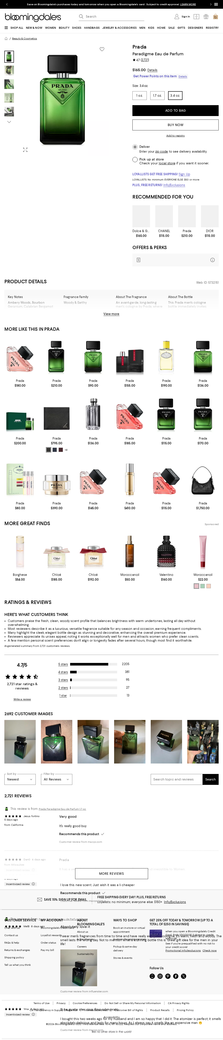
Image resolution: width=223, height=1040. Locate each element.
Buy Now (176, 125)
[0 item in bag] (216, 16)
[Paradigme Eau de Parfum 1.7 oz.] (203, 356)
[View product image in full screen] (25, 149)
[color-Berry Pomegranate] (196, 586)
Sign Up (184, 174)
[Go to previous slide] (7, 4)
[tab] (9, 57)
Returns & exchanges (17, 950)
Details (152, 70)
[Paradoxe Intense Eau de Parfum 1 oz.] (166, 479)
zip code (161, 151)
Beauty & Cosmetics (24, 38)
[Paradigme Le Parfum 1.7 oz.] (203, 414)
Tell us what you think (17, 964)
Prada (139, 47)
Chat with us (12, 927)
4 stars (63, 672)
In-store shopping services (129, 939)
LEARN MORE (188, 4)
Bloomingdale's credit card (57, 927)
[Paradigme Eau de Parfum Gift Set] (20, 414)
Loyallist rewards (51, 935)
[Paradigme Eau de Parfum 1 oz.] (93, 356)
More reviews (111, 874)
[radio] (48, 450)
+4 (66, 449)
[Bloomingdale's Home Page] (33, 17)
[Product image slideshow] (64, 100)
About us (82, 931)
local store (167, 163)
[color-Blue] (54, 450)
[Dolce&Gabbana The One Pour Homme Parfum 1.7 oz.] (141, 216)
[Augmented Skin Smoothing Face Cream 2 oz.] (56, 479)
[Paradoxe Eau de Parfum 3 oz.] (20, 356)
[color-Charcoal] (48, 450)
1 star (63, 695)
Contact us (11, 935)
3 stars (63, 680)
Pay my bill (47, 950)
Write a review (22, 699)
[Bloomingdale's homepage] (6, 38)
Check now (210, 950)
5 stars (63, 664)
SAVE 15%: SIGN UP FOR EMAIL (65, 899)
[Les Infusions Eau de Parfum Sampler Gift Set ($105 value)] (20, 479)
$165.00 (139, 70)
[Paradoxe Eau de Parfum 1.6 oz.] (93, 479)
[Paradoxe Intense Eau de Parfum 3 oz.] (129, 414)
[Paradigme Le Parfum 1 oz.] (166, 414)
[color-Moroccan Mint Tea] (202, 586)
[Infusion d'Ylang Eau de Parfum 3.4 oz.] (166, 356)
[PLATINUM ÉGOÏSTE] (164, 216)
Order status (48, 942)
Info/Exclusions (174, 185)
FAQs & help (11, 942)
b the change (85, 939)
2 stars (63, 687)
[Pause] (216, 4)
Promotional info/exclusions (183, 950)
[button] (56, 100)
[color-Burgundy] (61, 450)
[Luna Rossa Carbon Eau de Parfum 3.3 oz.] (129, 356)
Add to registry (175, 135)
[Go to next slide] (210, 4)
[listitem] (111, 4)
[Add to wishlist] (102, 49)
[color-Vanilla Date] (208, 586)
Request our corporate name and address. (150, 1024)
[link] (141, 233)
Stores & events (122, 957)
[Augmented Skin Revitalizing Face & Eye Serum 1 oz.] (129, 479)
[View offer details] (175, 260)
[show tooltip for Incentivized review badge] (32, 884)
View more (111, 314)
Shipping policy (14, 957)
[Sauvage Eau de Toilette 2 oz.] (210, 216)
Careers (82, 946)
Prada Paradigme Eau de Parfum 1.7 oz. (62, 809)
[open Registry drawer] (206, 16)
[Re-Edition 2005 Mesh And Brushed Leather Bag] (203, 479)
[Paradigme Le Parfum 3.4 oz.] (187, 216)
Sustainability (85, 954)
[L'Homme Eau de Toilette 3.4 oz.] (93, 414)
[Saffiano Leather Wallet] (56, 414)
